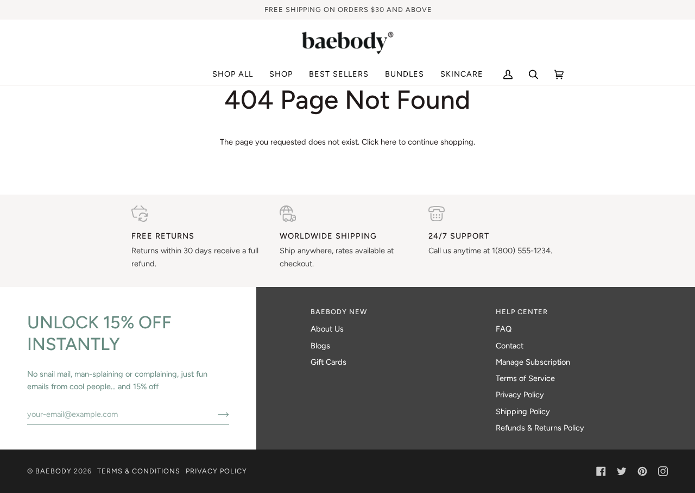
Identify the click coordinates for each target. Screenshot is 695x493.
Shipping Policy (523, 411)
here (388, 142)
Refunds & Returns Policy (540, 428)
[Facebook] (601, 471)
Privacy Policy (520, 395)
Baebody (53, 471)
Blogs (320, 346)
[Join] (214, 414)
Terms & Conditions (138, 471)
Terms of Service (525, 378)
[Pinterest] (642, 471)
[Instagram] (663, 471)
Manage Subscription (533, 362)
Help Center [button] (522, 312)
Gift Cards (328, 362)
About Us (327, 329)
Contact (509, 346)
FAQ (503, 329)
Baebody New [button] (339, 312)
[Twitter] (622, 471)
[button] (281, 74)
